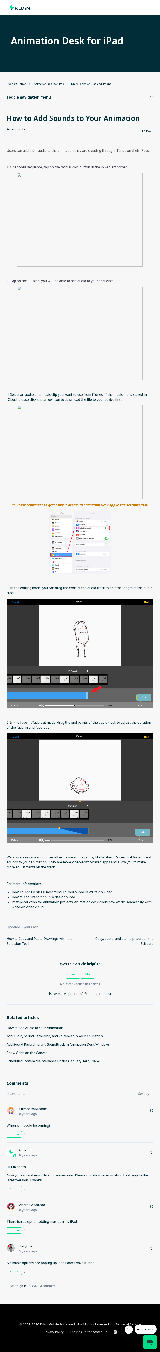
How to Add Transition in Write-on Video (43, 897)
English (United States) (87, 1332)
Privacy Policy (54, 1332)
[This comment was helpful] (10, 1134)
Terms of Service (128, 1324)
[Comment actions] (151, 1110)
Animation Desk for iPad (49, 84)
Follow (146, 131)
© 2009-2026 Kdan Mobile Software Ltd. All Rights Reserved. (64, 1324)
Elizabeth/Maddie (33, 1109)
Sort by (144, 1093)
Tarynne (25, 1246)
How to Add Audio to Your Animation (35, 1027)
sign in (22, 1286)
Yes (73, 974)
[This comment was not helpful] (18, 1134)
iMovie (135, 857)
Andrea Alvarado (32, 1205)
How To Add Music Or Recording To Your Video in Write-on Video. (62, 892)
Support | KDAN (17, 84)
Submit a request (97, 993)
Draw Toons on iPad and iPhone (91, 84)
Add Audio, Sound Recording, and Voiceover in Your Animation (55, 1036)
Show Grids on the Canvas (27, 1052)
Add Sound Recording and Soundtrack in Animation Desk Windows (58, 1044)
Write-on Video (113, 857)
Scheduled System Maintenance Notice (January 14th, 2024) (53, 1061)
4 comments (16, 129)
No (87, 974)
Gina (22, 1150)
